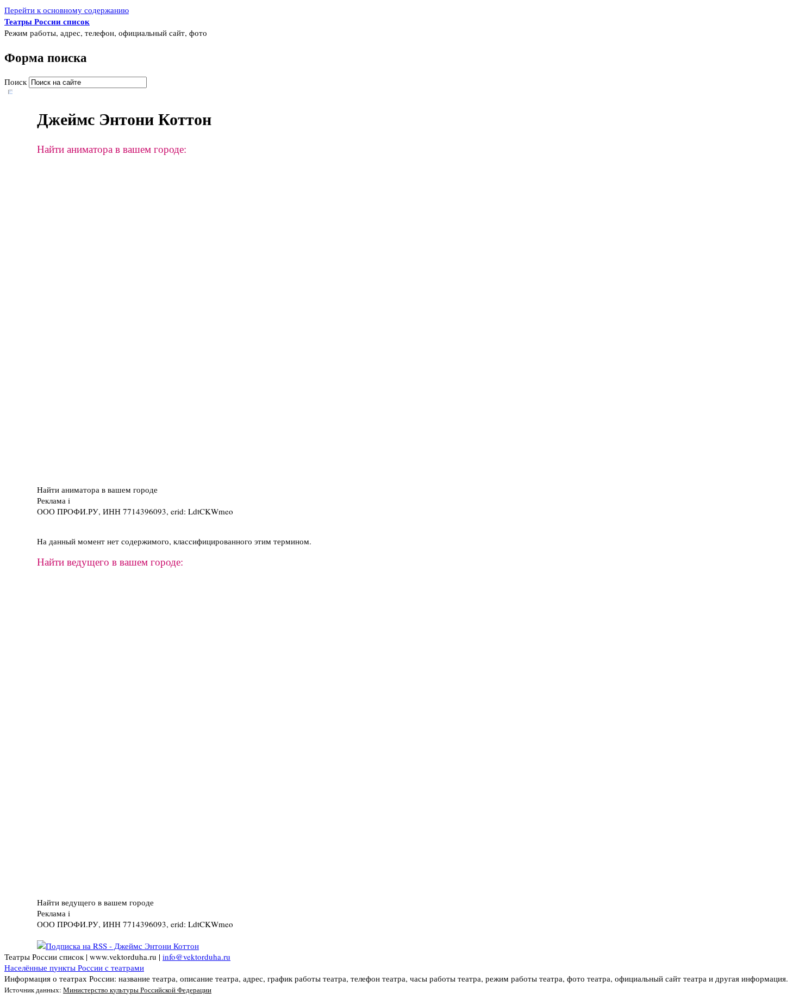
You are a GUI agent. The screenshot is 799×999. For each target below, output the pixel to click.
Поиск (16, 81)
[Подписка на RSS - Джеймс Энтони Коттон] (118, 945)
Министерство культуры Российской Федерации (137, 990)
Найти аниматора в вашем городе (97, 489)
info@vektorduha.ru (196, 956)
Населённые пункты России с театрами (74, 967)
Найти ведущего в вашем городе (95, 902)
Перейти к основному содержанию (66, 9)
